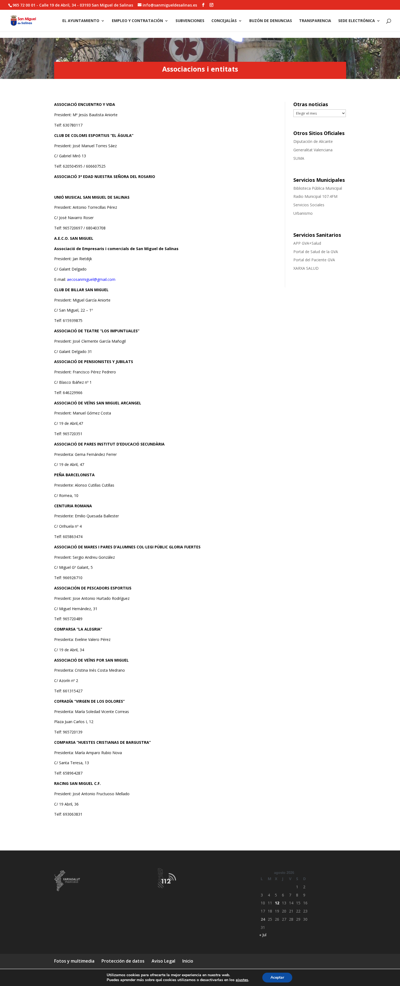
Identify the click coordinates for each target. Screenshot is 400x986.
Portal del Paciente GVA (314, 259)
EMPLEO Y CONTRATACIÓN (137, 21)
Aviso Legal (163, 961)
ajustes (242, 980)
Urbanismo (303, 213)
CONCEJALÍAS (224, 21)
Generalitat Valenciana (313, 149)
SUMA (298, 158)
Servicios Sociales (308, 204)
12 (277, 902)
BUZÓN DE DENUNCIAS (270, 21)
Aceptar (277, 977)
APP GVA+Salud (307, 243)
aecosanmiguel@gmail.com (91, 279)
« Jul (262, 934)
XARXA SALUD (306, 268)
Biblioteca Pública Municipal (317, 188)
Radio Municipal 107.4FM (315, 196)
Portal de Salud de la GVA (315, 251)
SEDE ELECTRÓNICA (356, 21)
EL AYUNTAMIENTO (80, 21)
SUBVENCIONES (190, 21)
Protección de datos (122, 961)
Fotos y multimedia (74, 961)
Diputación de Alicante (313, 141)
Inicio (187, 961)
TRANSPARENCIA (315, 21)
